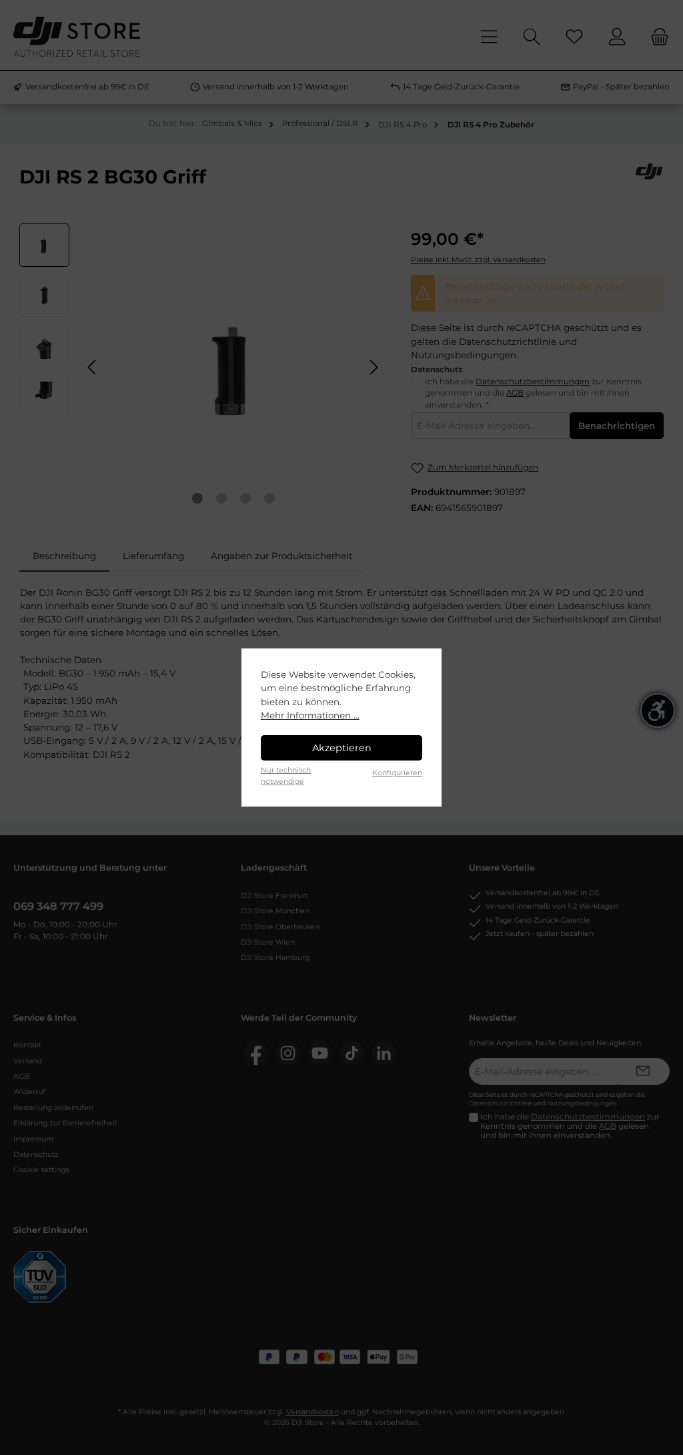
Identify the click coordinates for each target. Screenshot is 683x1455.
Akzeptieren (342, 748)
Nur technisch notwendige (286, 775)
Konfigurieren (397, 773)
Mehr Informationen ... (310, 715)
